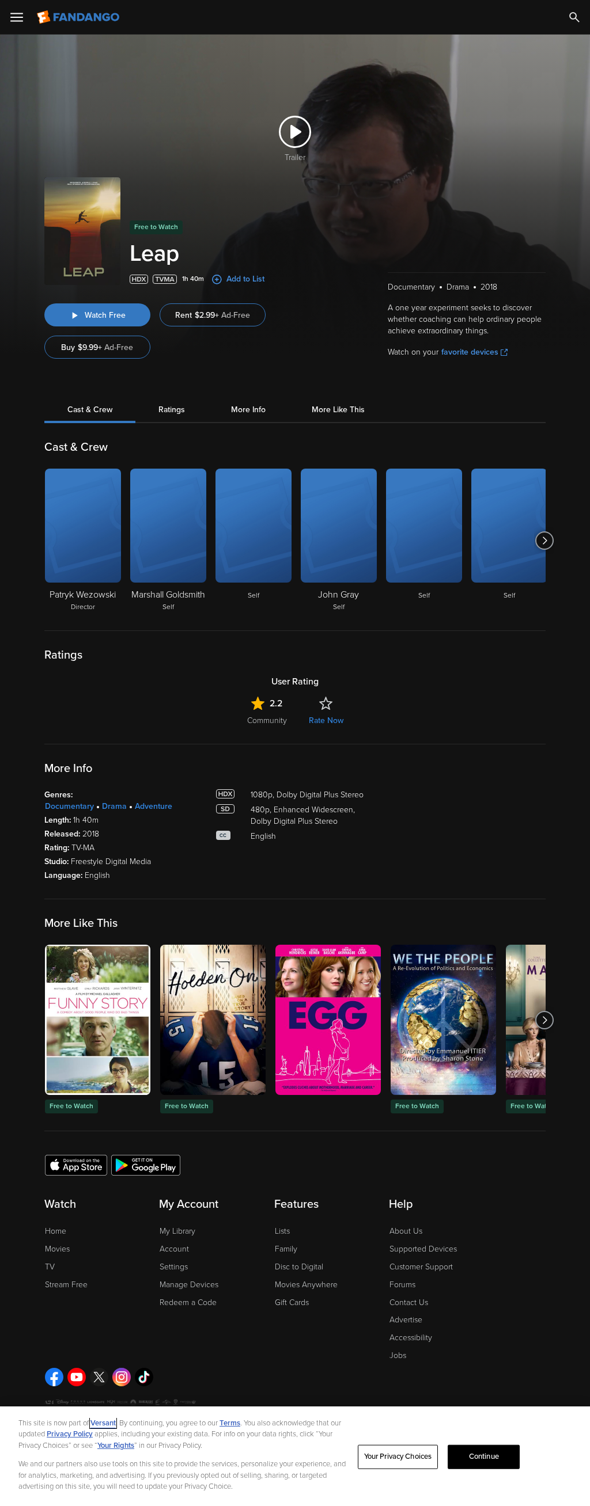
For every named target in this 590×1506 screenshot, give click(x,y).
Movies (57, 1249)
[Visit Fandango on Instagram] (121, 1377)
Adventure (153, 806)
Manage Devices (189, 1285)
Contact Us (408, 1302)
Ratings (171, 409)
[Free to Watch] (97, 1020)
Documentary (69, 806)
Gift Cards (292, 1302)
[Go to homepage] (79, 17)
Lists (282, 1231)
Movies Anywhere (306, 1285)
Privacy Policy (70, 1434)
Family (286, 1249)
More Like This (338, 409)
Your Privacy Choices (398, 1456)
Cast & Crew (89, 409)
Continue (484, 1456)
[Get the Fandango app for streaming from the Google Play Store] (146, 1164)
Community (267, 720)
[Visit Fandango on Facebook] (54, 1377)
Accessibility (410, 1338)
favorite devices (469, 352)
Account (174, 1249)
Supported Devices (423, 1249)
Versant (103, 1423)
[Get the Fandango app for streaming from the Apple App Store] (76, 1164)
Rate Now (326, 720)
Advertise (405, 1320)
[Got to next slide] (544, 540)
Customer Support (421, 1267)
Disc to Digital (299, 1267)
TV (50, 1267)
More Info (248, 409)
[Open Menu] (17, 17)
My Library (177, 1231)
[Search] (574, 17)
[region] (295, 1456)
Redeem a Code (188, 1302)
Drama (114, 806)
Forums (402, 1285)
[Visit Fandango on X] (99, 1377)
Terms (230, 1423)
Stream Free (66, 1285)
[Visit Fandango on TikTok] (144, 1377)
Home (55, 1231)
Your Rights (115, 1445)
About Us (405, 1231)
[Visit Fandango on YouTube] (76, 1377)
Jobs (397, 1355)
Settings (174, 1267)
